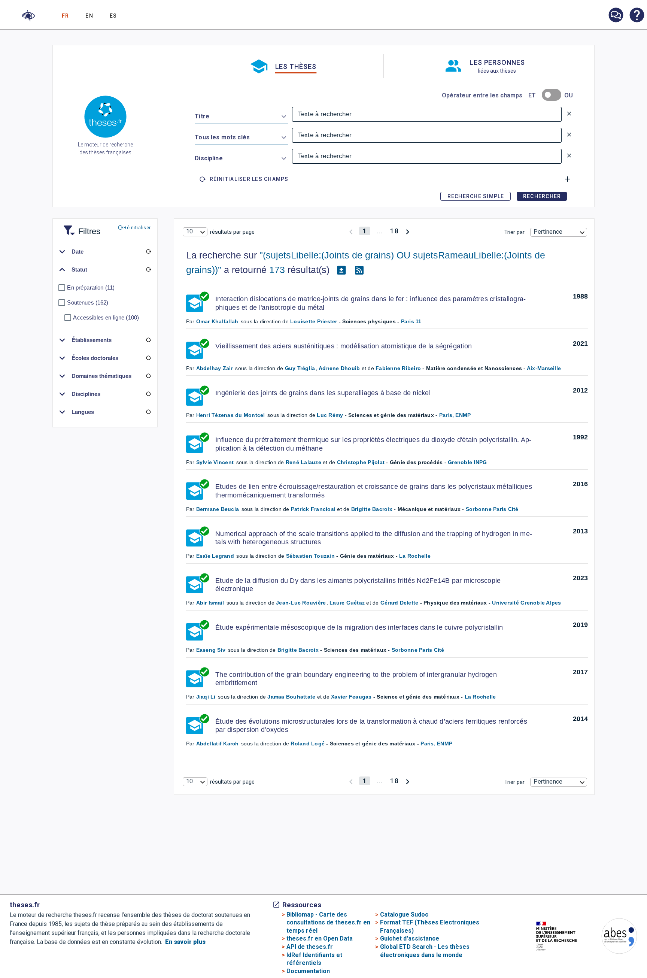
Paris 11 (411, 321)
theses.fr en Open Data (319, 938)
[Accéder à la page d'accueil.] (105, 118)
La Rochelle (415, 556)
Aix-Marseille (544, 368)
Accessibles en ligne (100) (106, 317)
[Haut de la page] (614, 953)
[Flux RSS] (359, 270)
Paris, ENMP (455, 415)
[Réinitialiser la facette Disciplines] (148, 394)
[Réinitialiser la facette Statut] (148, 269)
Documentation (308, 971)
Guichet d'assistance (409, 938)
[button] (28, 15)
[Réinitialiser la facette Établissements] (148, 340)
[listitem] (615, 15)
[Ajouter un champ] (567, 179)
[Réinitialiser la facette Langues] (148, 412)
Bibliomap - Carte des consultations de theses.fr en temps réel (328, 922)
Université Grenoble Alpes (526, 603)
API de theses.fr (309, 946)
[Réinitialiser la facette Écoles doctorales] (148, 358)
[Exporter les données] (341, 270)
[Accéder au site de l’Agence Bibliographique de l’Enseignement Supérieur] (611, 937)
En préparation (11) (91, 287)
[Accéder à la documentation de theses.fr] (636, 15)
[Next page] (407, 231)
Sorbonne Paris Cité (492, 509)
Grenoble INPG (467, 462)
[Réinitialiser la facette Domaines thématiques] (148, 376)
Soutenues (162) (87, 302)
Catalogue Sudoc (404, 914)
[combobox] (241, 115)
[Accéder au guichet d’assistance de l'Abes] (615, 15)
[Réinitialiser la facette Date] (148, 251)
